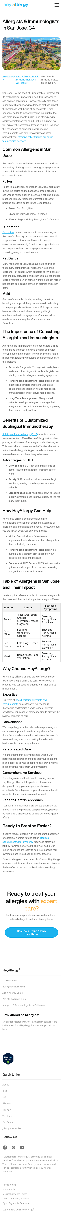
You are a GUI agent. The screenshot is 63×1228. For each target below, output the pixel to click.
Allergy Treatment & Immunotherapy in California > (27, 79)
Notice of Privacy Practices (16, 1198)
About (5, 1084)
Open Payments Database (16, 1203)
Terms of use (9, 1184)
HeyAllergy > (8, 78)
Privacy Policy (9, 1189)
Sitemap (6, 1103)
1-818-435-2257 (10, 980)
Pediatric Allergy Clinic (14, 998)
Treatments (8, 1116)
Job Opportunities (11, 1128)
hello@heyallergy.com (14, 986)
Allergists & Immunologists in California (23, 1005)
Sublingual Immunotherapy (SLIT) (20, 434)
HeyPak (6, 1109)
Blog (4, 1090)
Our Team (7, 1122)
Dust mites (8, 232)
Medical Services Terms (14, 1194)
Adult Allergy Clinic (12, 992)
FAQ (4, 1096)
